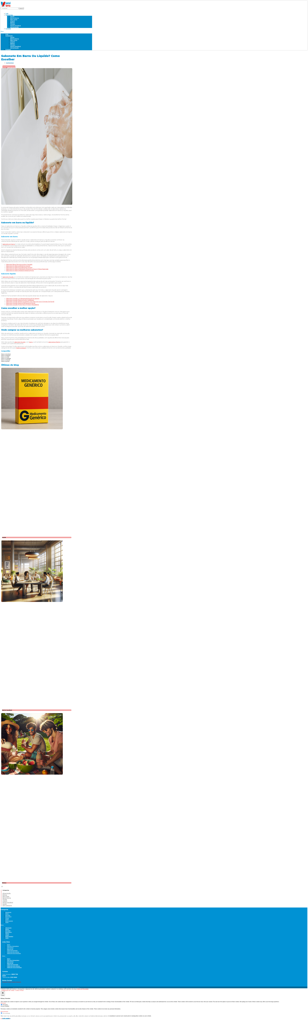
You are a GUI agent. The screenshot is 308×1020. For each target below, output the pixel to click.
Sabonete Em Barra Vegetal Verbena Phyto (20, 270)
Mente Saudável (15, 25)
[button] (46, 31)
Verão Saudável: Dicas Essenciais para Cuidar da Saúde (23, 1013)
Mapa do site (10, 949)
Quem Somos (10, 947)
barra (30, 342)
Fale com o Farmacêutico (13, 946)
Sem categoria (7, 905)
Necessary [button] (3, 1003)
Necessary (5, 1004)
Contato (8, 28)
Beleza (12, 22)
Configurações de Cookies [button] (7, 990)
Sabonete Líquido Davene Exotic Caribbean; (20, 300)
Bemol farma (14, 18)
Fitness (12, 24)
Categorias (9, 15)
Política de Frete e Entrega (13, 952)
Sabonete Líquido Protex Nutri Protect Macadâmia (22, 304)
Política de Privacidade (12, 950)
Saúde (12, 16)
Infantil (12, 21)
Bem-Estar (13, 19)
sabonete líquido (8, 277)
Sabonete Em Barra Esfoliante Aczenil (18, 266)
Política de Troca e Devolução (14, 953)
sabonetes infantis (54, 342)
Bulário (8, 944)
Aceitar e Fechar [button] (19, 990)
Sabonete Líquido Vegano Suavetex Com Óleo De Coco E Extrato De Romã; (30, 301)
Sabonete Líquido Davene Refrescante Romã (20, 303)
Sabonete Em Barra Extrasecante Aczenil (19, 267)
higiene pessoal (21, 348)
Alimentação (14, 27)
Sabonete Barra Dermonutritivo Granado (19, 264)
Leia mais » (6, 1018)
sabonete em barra (9, 244)
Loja (6, 13)
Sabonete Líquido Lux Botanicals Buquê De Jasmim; (22, 298)
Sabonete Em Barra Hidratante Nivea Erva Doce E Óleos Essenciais (27, 269)
